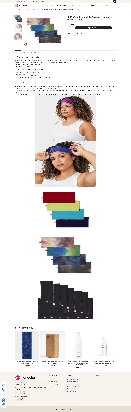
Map (3, 406)
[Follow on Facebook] (16, 399)
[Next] (61, 30)
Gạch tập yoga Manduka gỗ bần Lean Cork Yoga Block (52, 362)
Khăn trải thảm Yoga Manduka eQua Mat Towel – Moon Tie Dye (27, 362)
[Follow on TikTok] (19, 399)
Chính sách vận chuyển (73, 384)
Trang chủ (18, 9)
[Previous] (26, 30)
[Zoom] (25, 44)
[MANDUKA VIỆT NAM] (22, 5)
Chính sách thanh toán (72, 381)
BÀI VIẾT (85, 5)
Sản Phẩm (26, 9)
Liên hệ (92, 5)
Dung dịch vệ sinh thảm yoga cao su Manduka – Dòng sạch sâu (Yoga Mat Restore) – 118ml (78, 363)
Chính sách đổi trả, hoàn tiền (74, 391)
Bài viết (51, 386)
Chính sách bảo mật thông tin (74, 386)
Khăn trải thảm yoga (54, 384)
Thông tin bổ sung (27, 52)
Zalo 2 (3, 391)
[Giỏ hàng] (114, 1)
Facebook (3, 401)
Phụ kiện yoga (75, 5)
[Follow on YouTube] (21, 399)
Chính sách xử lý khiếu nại (73, 388)
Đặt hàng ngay (93, 28)
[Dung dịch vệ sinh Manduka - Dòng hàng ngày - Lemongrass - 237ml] (104, 345)
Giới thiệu (39, 5)
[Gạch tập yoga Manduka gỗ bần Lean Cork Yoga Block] (52, 345)
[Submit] (114, 5)
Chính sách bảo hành (72, 379)
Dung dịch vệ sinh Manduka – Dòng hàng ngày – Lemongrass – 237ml (104, 362)
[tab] (18, 52)
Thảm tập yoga (49, 5)
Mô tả (18, 53)
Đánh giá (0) (37, 52)
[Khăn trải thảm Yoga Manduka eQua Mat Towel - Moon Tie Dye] (27, 345)
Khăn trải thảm (62, 5)
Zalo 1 (4, 386)
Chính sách (52, 388)
